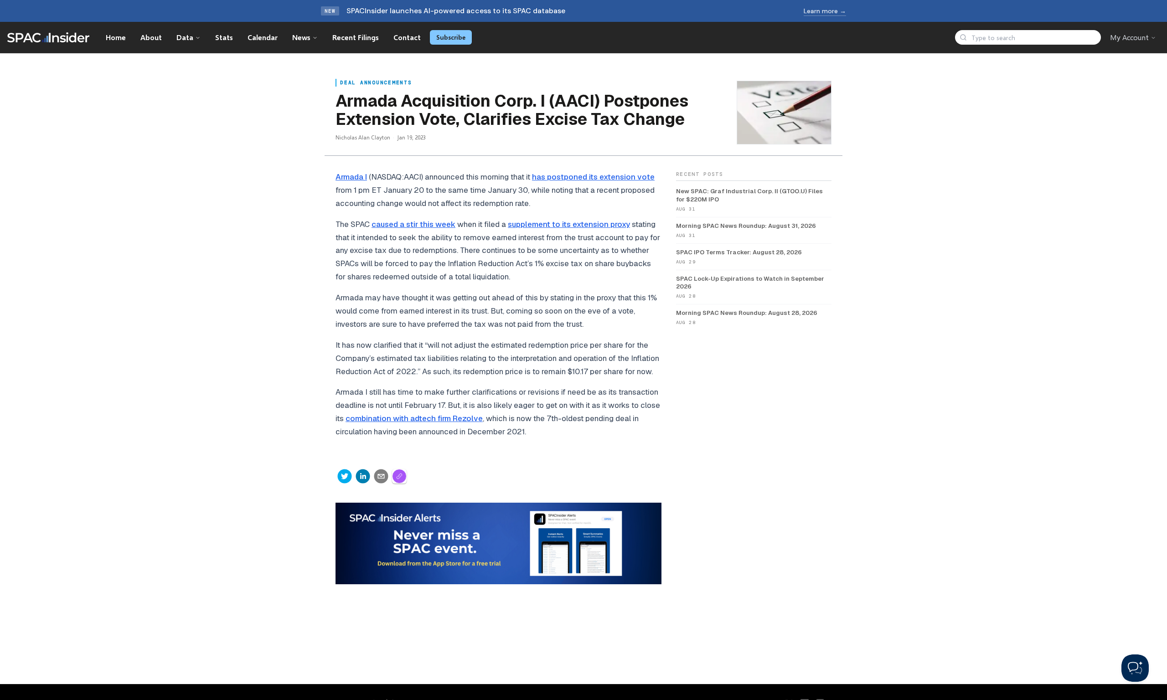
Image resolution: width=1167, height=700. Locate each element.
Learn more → (825, 11)
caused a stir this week (413, 224)
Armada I (351, 177)
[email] (381, 476)
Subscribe (450, 37)
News (301, 37)
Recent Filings (355, 37)
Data (184, 37)
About (151, 37)
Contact (407, 37)
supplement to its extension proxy (569, 224)
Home (116, 37)
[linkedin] (363, 476)
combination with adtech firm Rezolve (414, 418)
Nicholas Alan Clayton (363, 137)
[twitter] (344, 476)
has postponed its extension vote (593, 177)
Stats (224, 37)
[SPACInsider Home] (48, 37)
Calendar (263, 37)
